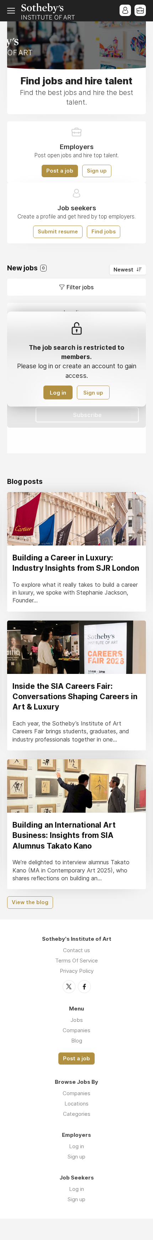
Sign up (97, 171)
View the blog (30, 902)
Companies (76, 1030)
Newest (123, 270)
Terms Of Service (76, 960)
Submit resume (58, 231)
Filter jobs (80, 287)
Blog (76, 1040)
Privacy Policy (77, 970)
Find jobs (103, 231)
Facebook (84, 987)
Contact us (76, 950)
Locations (76, 1103)
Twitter (69, 987)
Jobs (76, 1020)
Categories (76, 1113)
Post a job (59, 171)
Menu (12, 10)
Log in (58, 392)
